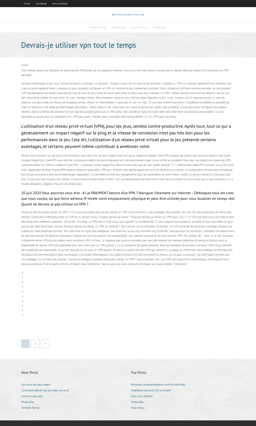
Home (27, 3)
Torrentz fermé (30, 407)
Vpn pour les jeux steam (36, 384)
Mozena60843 (97, 27)
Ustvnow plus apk (32, 396)
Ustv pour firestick (142, 396)
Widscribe (27, 402)
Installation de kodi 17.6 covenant (151, 390)
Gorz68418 (41, 3)
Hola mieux (137, 407)
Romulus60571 (60, 3)
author (24, 65)
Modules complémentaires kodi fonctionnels (158, 384)
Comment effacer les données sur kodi (45, 390)
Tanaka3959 (118, 27)
